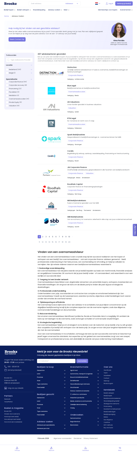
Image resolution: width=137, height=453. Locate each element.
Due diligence (108, 420)
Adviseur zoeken (54, 10)
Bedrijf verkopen (23, 10)
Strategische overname (111, 404)
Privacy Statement (91, 438)
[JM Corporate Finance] (51, 172)
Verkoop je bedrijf (124, 3)
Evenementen (125, 10)
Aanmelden (82, 361)
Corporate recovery (16, 85)
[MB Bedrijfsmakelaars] (51, 205)
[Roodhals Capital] (51, 189)
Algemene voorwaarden (63, 438)
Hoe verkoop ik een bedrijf (12, 419)
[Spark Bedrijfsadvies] (51, 140)
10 (69, 236)
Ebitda (106, 417)
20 (69, 242)
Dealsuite (7, 399)
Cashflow (107, 422)
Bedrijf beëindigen (109, 412)
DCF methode (108, 425)
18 (62, 242)
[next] (72, 236)
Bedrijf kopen (9, 10)
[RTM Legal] (51, 123)
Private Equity (14, 102)
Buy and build (108, 428)
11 (39, 242)
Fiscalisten (13, 92)
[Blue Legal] (51, 91)
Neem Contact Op (17, 39)
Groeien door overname (12, 414)
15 (52, 242)
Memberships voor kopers (107, 10)
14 (49, 242)
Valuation (12, 106)
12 (42, 242)
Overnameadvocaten (17, 99)
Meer (66, 10)
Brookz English (108, 383)
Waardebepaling (39, 10)
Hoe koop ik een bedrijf (11, 416)
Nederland (13, 69)
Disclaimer (78, 438)
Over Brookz (107, 370)
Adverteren (107, 375)
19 (66, 242)
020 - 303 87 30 (13, 367)
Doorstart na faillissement (112, 409)
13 (46, 242)
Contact (106, 378)
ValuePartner (8, 402)
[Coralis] (51, 156)
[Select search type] (77, 3)
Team (106, 373)
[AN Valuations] (51, 107)
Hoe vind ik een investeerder (13, 422)
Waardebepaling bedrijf (111, 401)
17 (59, 242)
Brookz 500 (7, 411)
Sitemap (106, 381)
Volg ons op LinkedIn (15, 388)
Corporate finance (16, 82)
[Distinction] (51, 73)
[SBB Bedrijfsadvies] (51, 222)
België (11, 73)
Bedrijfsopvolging (109, 414)
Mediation (13, 95)
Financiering (13, 89)
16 (56, 242)
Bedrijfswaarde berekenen (112, 398)
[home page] (10, 3)
